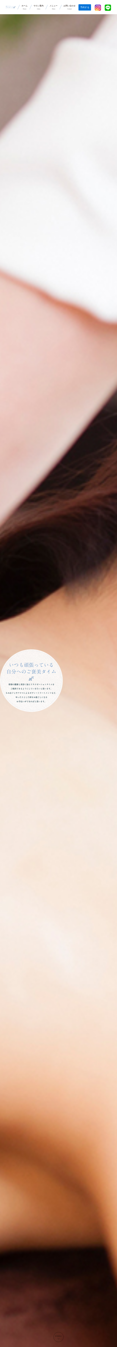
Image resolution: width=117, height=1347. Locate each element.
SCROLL (58, 1336)
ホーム (25, 7)
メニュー (54, 7)
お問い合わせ (69, 7)
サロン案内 (39, 7)
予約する (84, 7)
